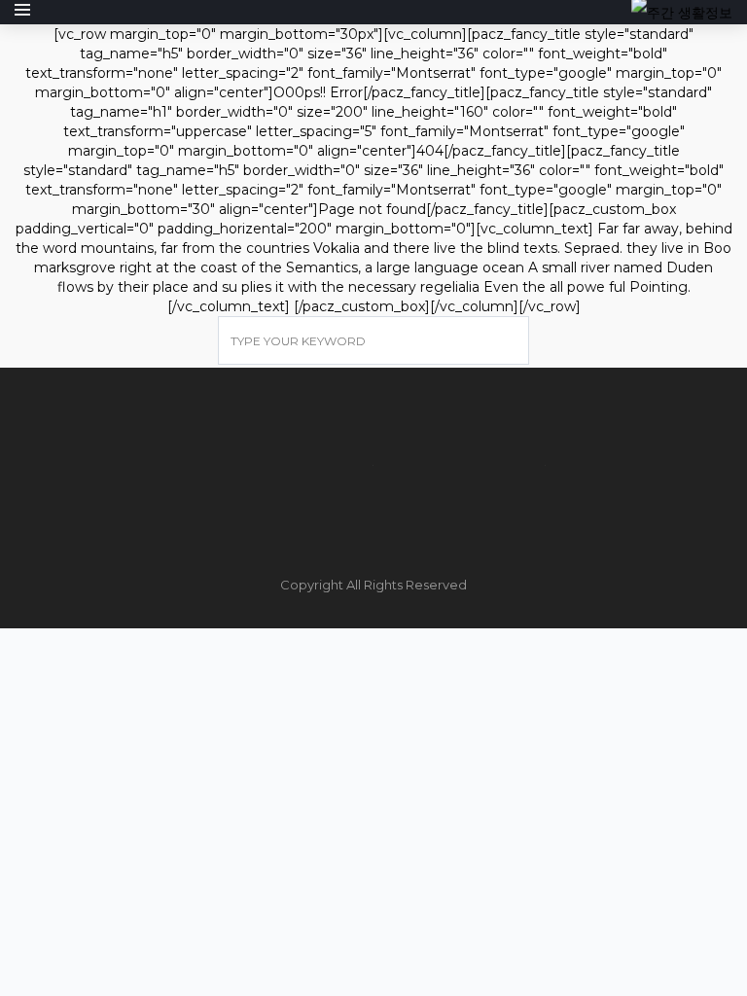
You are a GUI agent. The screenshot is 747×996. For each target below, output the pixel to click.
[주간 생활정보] (681, 11)
